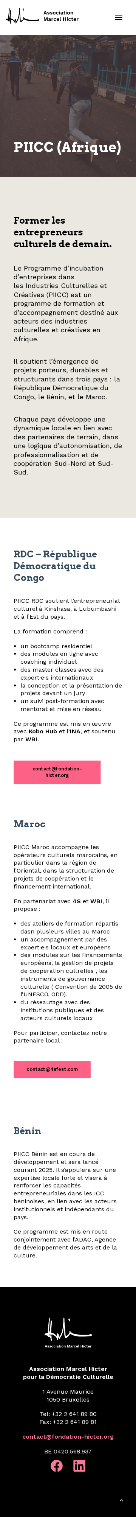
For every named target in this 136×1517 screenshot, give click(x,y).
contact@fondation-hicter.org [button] (57, 772)
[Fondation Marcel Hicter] (43, 16)
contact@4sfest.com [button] (51, 1069)
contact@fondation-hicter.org (68, 1436)
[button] (118, 17)
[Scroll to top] (121, 1501)
